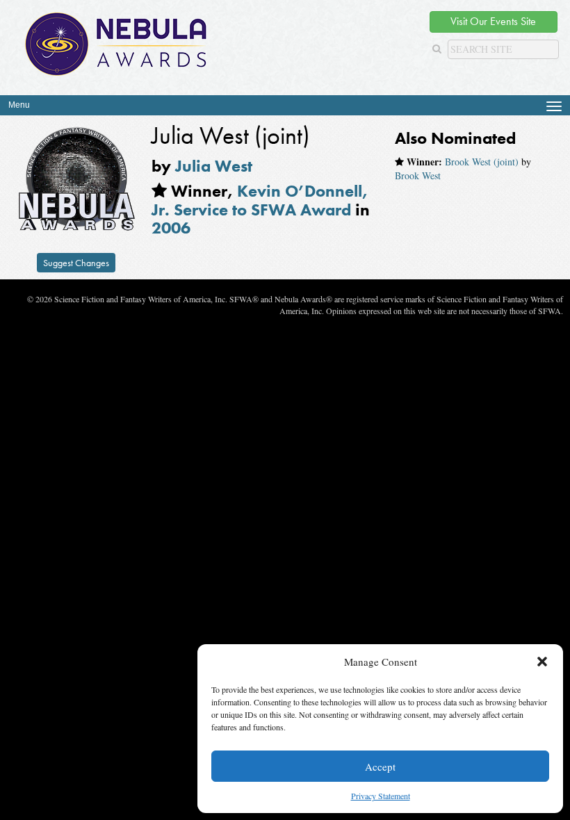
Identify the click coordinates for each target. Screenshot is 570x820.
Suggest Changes (76, 262)
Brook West (418, 175)
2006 (171, 227)
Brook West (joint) (482, 161)
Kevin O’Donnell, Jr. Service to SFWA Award (260, 200)
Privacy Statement (380, 795)
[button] (542, 662)
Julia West (213, 166)
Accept (380, 766)
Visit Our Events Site (493, 21)
